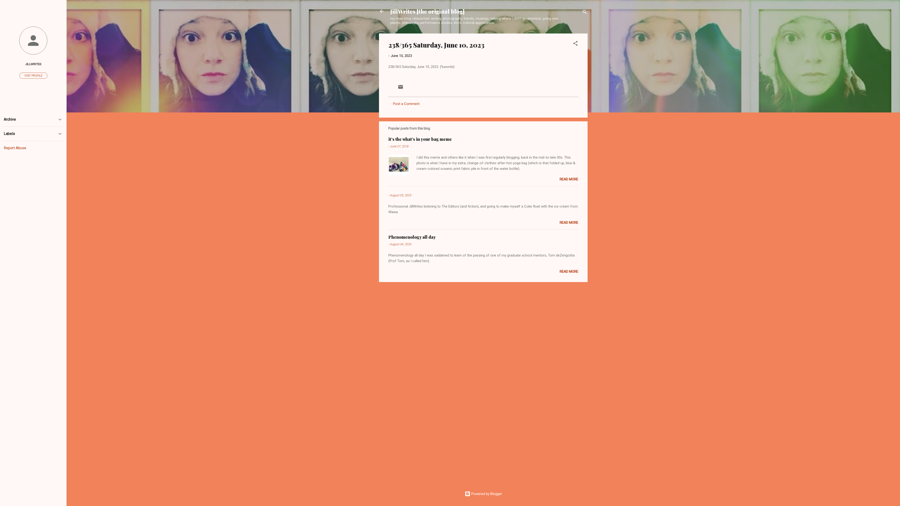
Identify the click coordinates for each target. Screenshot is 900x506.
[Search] (585, 13)
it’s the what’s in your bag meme (420, 139)
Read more (569, 179)
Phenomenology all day (412, 237)
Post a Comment (406, 104)
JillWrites (33, 64)
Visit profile (33, 75)
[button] (575, 44)
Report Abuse (15, 148)
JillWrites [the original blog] (427, 11)
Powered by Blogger (486, 494)
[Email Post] (400, 88)
